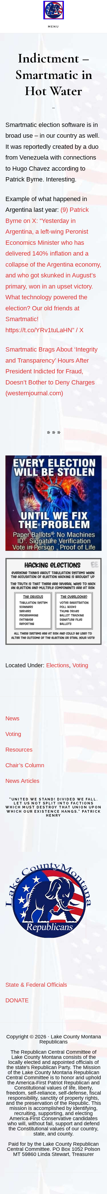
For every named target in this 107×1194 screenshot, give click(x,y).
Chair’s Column (24, 765)
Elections (57, 665)
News (12, 718)
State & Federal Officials (36, 985)
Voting (80, 665)
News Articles (22, 781)
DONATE (17, 1000)
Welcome (53, 10)
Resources (19, 749)
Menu (53, 26)
